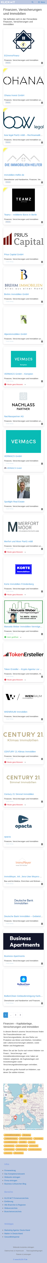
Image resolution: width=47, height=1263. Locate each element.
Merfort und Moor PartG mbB (18, 541)
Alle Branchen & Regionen (15, 1205)
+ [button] (6, 1086)
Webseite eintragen (12, 1177)
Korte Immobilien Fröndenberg (19, 584)
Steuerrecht (8, 1152)
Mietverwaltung (18, 1152)
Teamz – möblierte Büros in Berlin (20, 214)
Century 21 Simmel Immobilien (19, 794)
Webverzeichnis (10, 1208)
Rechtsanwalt (33, 1145)
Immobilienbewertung (11, 1142)
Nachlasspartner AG (14, 416)
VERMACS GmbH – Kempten (18, 374)
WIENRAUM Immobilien (15, 712)
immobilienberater (21, 1149)
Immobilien (23, 1142)
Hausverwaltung (9, 1149)
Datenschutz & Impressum (14, 1251)
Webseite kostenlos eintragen (23, 1247)
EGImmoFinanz (11, 55)
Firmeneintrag (10, 1170)
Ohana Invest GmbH (14, 95)
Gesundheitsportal (11, 1237)
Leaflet (16, 1129)
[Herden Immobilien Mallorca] (15, 1117)
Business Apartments (14, 956)
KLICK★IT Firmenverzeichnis (16, 1198)
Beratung (26, 1135)
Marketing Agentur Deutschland (17, 1230)
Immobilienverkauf (25, 1138)
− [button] (6, 1089)
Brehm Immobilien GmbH (16, 294)
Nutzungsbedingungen (34, 1251)
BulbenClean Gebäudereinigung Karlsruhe (24, 996)
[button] (23, 384)
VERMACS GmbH (13, 456)
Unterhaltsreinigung (22, 1145)
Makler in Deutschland (13, 1234)
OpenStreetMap (31, 1129)
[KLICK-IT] (8, 2)
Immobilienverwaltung (35, 1149)
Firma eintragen (10, 1181)
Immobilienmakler (12, 1135)
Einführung (8, 1201)
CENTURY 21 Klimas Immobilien (20, 751)
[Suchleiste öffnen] (32, 2)
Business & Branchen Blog (15, 1184)
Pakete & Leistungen (23, 1254)
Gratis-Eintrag (9, 261)
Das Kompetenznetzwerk (14, 1174)
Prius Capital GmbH (13, 254)
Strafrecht (31, 1142)
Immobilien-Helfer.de (14, 175)
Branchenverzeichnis (13, 1212)
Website (8, 62)
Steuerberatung (9, 1145)
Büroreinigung (38, 1138)
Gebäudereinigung (11, 1138)
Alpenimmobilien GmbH (15, 334)
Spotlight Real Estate (14, 501)
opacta (7, 837)
